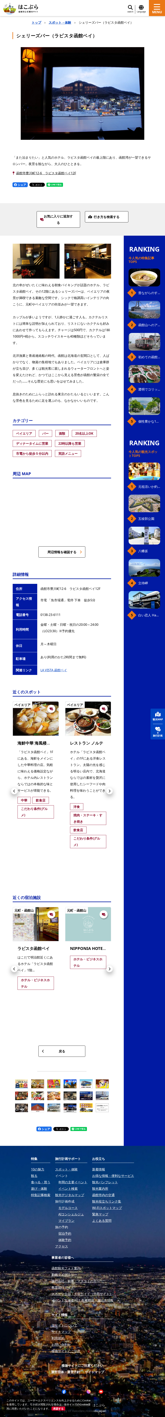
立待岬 (143, 583)
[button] (14, 791)
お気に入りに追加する (58, 219)
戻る (62, 1051)
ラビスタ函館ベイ (34, 948)
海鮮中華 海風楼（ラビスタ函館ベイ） (52, 743)
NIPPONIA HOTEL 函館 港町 (96, 948)
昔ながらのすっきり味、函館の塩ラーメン (149, 293)
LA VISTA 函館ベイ (53, 670)
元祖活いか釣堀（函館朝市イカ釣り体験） (149, 486)
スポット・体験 (60, 22)
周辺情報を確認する (61, 552)
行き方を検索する (107, 217)
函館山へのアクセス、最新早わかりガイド (149, 325)
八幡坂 (143, 551)
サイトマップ (94, 1372)
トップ (36, 22)
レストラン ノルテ (86, 743)
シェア (21, 185)
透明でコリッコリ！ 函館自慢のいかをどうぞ (149, 389)
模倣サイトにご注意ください (82, 1365)
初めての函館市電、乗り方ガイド (149, 357)
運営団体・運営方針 (65, 1372)
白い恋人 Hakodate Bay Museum (149, 615)
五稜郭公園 (146, 518)
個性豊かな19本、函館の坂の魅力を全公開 (149, 421)
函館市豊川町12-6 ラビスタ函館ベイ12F (46, 173)
